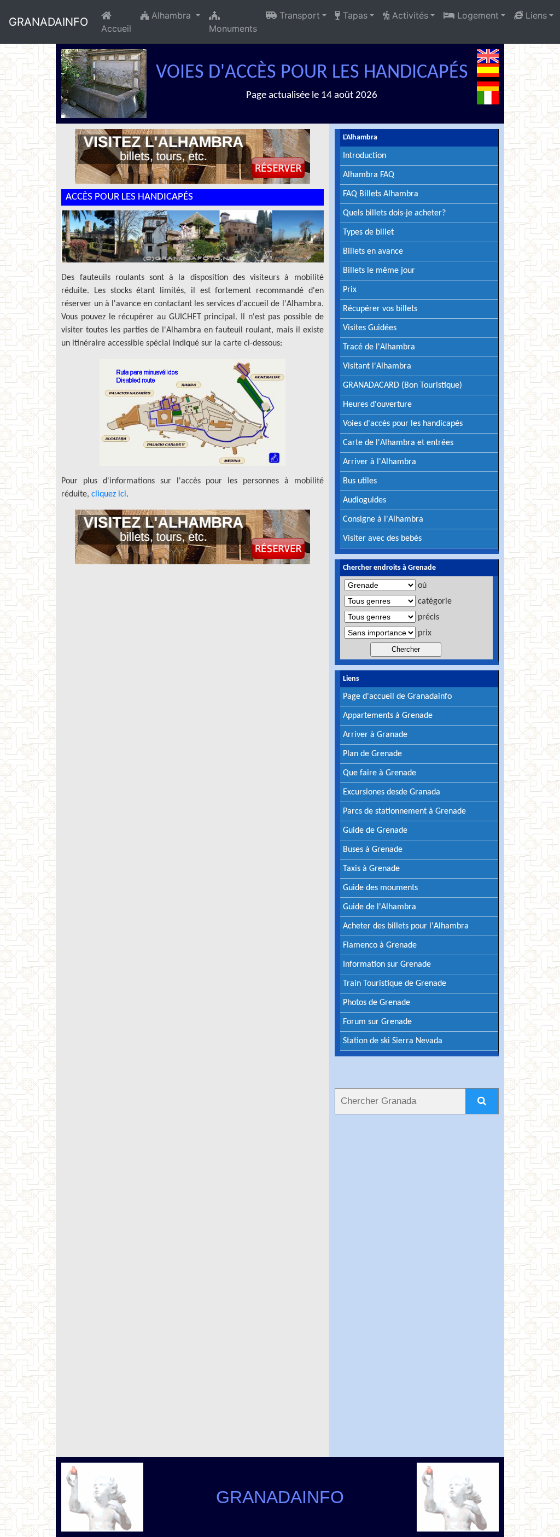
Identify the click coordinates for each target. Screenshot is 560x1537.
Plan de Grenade (372, 754)
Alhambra (171, 15)
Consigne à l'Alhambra (383, 519)
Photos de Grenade (376, 1002)
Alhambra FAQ (368, 175)
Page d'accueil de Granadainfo (397, 696)
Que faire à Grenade (379, 773)
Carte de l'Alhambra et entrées (398, 443)
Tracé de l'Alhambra (379, 347)
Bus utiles (360, 481)
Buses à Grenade (372, 849)
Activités (408, 15)
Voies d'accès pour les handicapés (403, 423)
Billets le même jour (379, 270)
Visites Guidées (369, 328)
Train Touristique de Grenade (394, 983)
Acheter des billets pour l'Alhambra (406, 926)
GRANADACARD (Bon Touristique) (402, 385)
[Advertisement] (417, 1284)
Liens (535, 15)
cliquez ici (108, 494)
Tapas (354, 15)
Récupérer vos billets (380, 309)
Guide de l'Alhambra (379, 907)
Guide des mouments (380, 888)
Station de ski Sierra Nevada (392, 1041)
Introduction (364, 155)
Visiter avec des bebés (382, 538)
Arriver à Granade (375, 734)
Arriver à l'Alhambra (379, 462)
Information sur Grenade (387, 964)
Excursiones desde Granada (391, 792)
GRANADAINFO (48, 21)
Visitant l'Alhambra (377, 366)
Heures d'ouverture (377, 404)
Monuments (233, 28)
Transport (298, 15)
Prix (350, 289)
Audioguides (364, 500)
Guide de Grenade (375, 830)
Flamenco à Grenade (380, 945)
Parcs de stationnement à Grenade (404, 811)
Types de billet (368, 232)
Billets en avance (373, 251)
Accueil (116, 28)
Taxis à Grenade (371, 868)
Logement (476, 15)
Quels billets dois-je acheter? (394, 213)
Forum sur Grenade (377, 1022)
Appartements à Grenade (388, 715)
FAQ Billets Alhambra (380, 194)
